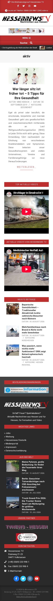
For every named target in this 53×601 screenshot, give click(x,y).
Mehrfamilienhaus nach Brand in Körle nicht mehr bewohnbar (34, 330)
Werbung (10, 436)
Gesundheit (26, 107)
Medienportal (12, 443)
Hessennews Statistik (16, 440)
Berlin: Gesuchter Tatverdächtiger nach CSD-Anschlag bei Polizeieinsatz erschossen (33, 484)
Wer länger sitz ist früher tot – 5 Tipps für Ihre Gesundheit (26, 93)
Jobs (8, 433)
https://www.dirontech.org (26, 596)
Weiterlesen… (26, 167)
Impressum (11, 447)
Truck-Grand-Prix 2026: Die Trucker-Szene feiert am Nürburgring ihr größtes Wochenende (34, 504)
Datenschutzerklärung (16, 450)
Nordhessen (28, 340)
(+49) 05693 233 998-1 (18, 562)
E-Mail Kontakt (15, 571)
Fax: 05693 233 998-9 (18, 566)
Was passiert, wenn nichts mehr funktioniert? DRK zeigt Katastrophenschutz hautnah (34, 351)
